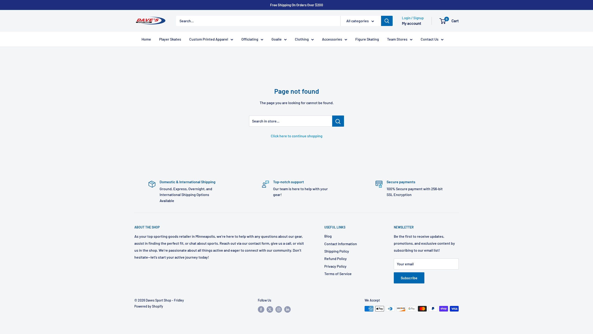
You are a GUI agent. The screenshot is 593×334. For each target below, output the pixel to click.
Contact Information (340, 243)
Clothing (302, 39)
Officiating (249, 39)
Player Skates (170, 39)
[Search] (387, 21)
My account (411, 23)
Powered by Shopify (148, 306)
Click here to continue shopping (296, 136)
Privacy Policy (335, 266)
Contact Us (429, 39)
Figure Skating (367, 39)
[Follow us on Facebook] (261, 309)
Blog (328, 236)
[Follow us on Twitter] (270, 309)
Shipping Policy (336, 251)
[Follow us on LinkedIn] (287, 309)
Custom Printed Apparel (208, 39)
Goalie (276, 39)
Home (146, 39)
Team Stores (397, 39)
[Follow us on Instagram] (278, 309)
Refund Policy (335, 258)
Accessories (332, 39)
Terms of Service (338, 273)
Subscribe (409, 278)
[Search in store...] (338, 121)
